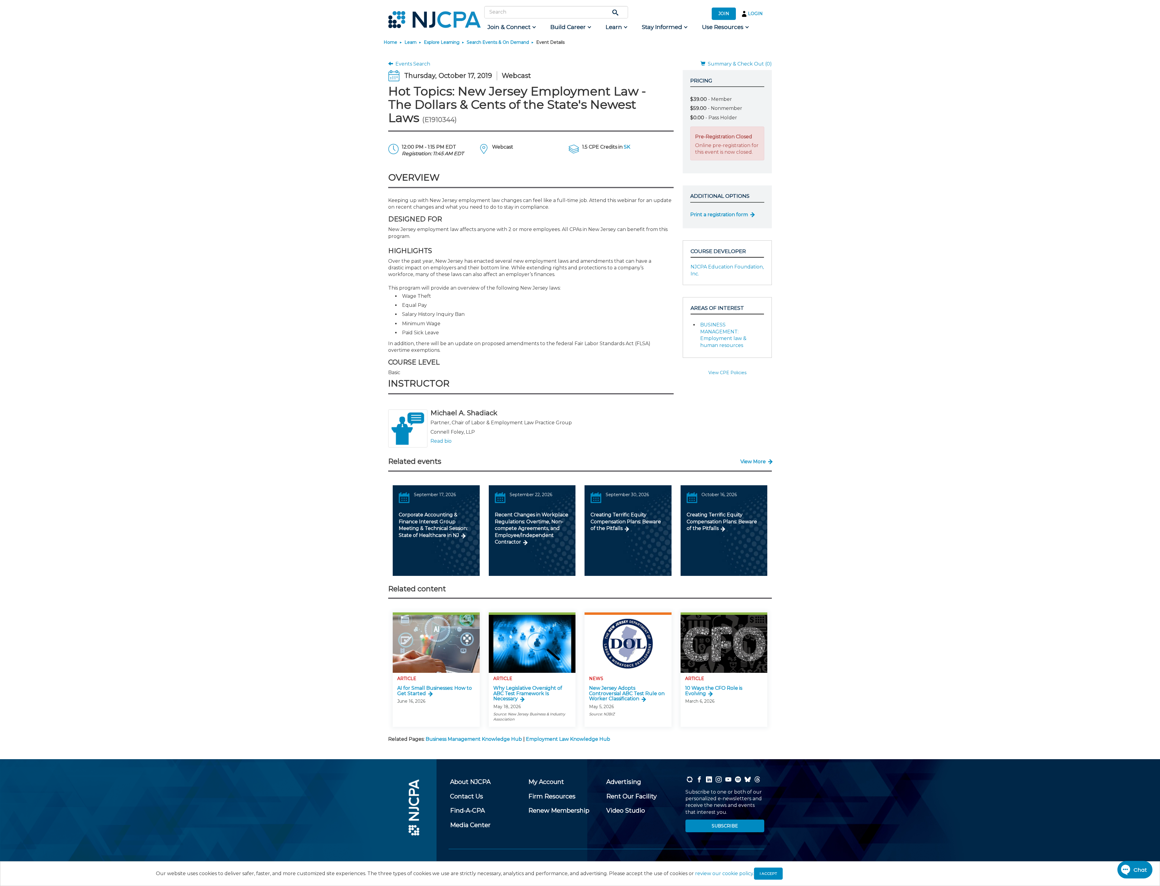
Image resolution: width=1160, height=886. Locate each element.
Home (390, 42)
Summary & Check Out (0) (738, 64)
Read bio (441, 441)
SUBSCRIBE (725, 826)
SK (627, 147)
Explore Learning (441, 42)
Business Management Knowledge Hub (474, 739)
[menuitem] (511, 27)
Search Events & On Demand (498, 42)
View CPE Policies (727, 372)
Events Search (411, 64)
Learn (410, 42)
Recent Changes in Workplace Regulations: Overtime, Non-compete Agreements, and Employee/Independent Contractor (531, 528)
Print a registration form (719, 214)
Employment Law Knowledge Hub (568, 739)
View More (753, 461)
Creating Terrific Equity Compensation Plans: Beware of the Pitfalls (626, 521)
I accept (768, 873)
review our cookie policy (724, 873)
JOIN (723, 13)
